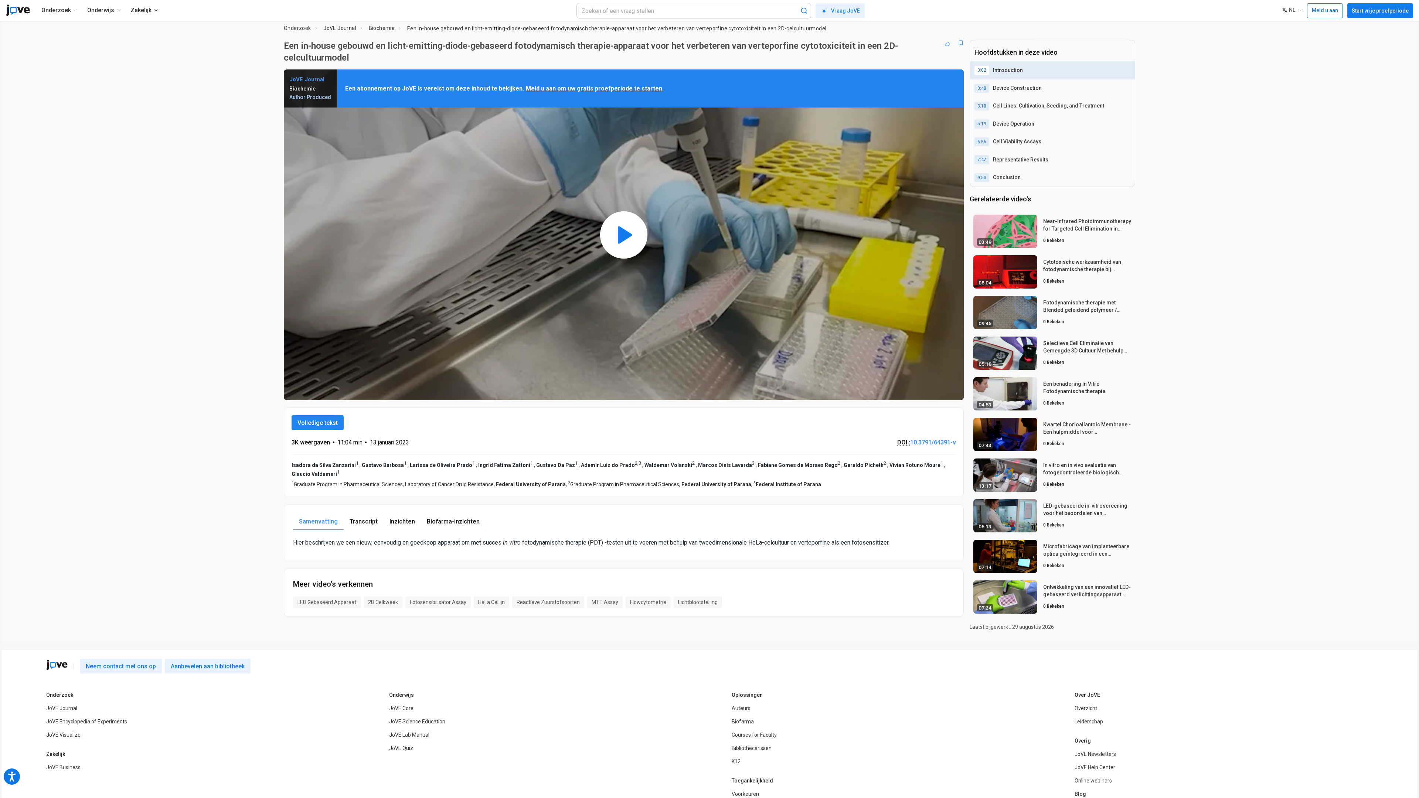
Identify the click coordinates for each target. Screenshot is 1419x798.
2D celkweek (383, 602)
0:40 (981, 88)
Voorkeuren (745, 794)
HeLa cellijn (491, 602)
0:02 (981, 70)
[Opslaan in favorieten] (961, 43)
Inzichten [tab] (402, 521)
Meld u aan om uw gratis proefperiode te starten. (595, 88)
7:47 (981, 159)
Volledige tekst (317, 422)
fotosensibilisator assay (438, 602)
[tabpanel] (623, 543)
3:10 (981, 106)
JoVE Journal (339, 28)
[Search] (804, 10)
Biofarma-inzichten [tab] (453, 521)
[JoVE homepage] (57, 665)
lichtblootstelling (698, 602)
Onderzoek (297, 28)
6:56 (981, 141)
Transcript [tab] (364, 521)
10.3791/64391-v (933, 442)
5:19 (981, 123)
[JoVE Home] (18, 10)
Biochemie (382, 28)
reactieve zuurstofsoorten (548, 602)
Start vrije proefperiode (1380, 11)
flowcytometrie (648, 602)
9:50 (981, 177)
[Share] (947, 43)
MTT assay (605, 602)
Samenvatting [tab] (318, 521)
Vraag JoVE (845, 11)
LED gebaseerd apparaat (326, 602)
